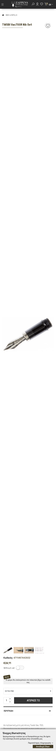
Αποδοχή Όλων (43, 746)
